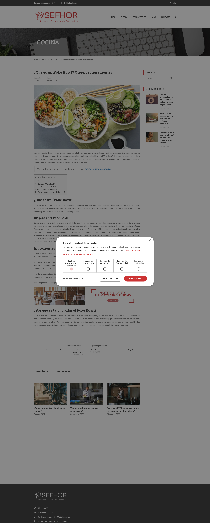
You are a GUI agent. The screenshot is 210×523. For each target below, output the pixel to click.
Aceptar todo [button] (135, 278)
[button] (105, 255)
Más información (132, 250)
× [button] (150, 240)
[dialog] (105, 261)
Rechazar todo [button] (110, 278)
